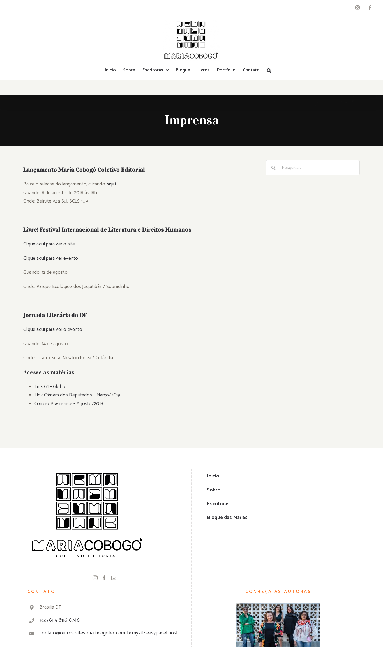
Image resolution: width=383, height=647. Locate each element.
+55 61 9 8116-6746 (60, 620)
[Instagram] (95, 577)
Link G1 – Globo (49, 387)
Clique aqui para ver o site (49, 244)
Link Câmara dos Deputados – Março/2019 (77, 395)
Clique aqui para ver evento (50, 258)
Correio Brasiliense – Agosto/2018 (68, 404)
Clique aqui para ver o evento (52, 329)
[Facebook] (104, 577)
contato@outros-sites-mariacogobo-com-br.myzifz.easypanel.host (109, 633)
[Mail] (113, 577)
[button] (269, 70)
